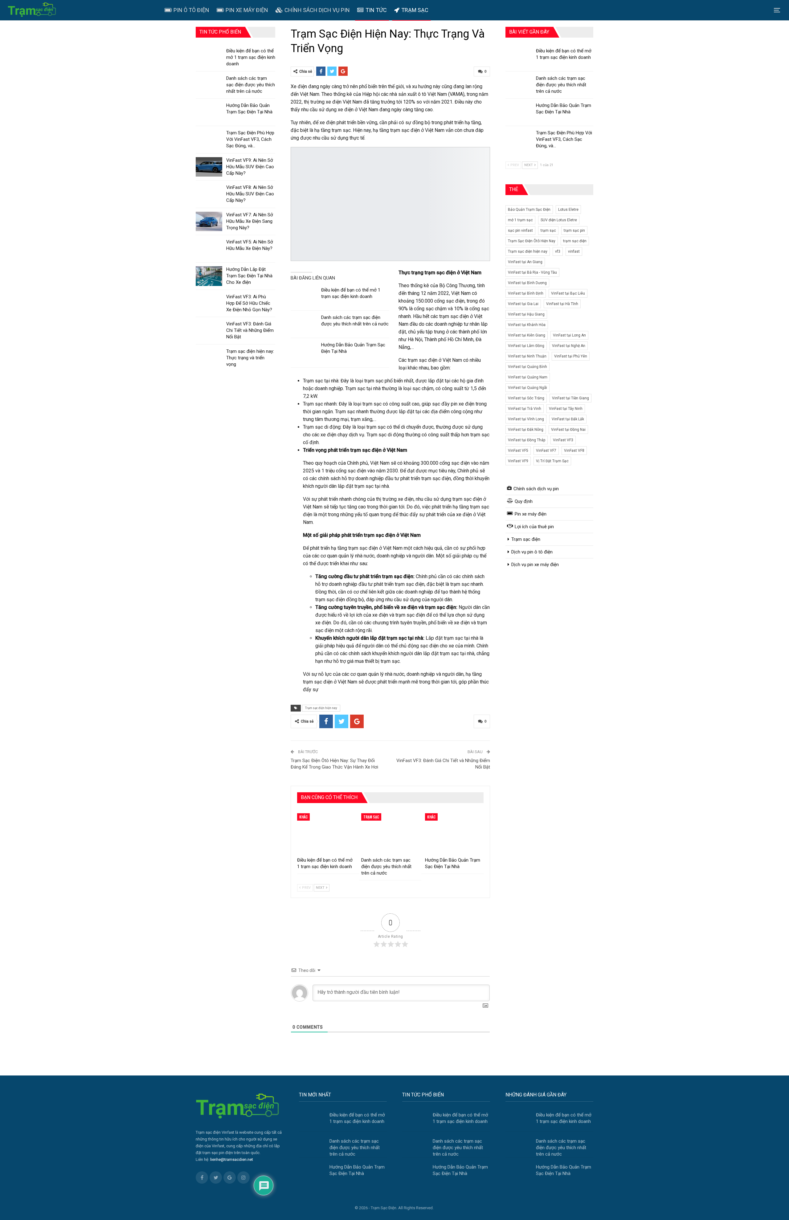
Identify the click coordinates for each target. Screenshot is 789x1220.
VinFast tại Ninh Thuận (527, 356)
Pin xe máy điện (247, 10)
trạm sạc (548, 230)
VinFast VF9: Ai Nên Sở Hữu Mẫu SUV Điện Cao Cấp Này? (250, 166)
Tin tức (376, 10)
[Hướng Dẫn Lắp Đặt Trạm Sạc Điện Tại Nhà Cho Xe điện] (209, 276)
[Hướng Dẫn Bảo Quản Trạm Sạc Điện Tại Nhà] (304, 351)
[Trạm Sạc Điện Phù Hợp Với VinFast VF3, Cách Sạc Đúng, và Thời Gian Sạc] (518, 139)
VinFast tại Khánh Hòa (527, 325)
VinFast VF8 (574, 450)
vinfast (574, 251)
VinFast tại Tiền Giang (570, 398)
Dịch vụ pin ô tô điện (532, 552)
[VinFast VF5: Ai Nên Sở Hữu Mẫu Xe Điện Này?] (209, 249)
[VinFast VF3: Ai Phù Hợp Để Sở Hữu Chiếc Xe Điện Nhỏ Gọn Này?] (209, 303)
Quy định (524, 501)
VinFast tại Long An (569, 335)
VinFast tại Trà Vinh (524, 408)
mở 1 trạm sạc (520, 220)
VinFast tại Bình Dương (527, 283)
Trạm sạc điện (525, 539)
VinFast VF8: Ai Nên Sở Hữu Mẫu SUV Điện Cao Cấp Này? (250, 194)
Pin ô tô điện (191, 10)
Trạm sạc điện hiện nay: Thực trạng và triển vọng (250, 358)
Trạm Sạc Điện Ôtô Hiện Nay (531, 241)
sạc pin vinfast (520, 230)
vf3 (557, 251)
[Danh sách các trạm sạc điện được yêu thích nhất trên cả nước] (304, 324)
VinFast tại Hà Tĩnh (562, 304)
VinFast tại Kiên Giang (526, 335)
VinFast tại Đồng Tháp (526, 440)
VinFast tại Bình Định (525, 293)
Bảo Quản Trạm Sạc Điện (529, 209)
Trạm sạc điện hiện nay (321, 708)
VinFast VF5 (518, 450)
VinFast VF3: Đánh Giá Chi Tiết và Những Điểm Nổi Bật (250, 330)
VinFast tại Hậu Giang (526, 314)
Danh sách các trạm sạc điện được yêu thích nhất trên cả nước (561, 84)
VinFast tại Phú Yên (570, 356)
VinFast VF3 (563, 440)
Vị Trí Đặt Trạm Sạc (552, 461)
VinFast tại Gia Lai (523, 304)
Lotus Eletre (568, 209)
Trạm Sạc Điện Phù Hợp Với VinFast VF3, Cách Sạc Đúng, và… (564, 139)
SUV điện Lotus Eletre (559, 220)
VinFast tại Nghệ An (568, 346)
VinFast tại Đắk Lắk (568, 419)
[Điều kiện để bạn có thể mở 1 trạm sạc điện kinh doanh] (304, 297)
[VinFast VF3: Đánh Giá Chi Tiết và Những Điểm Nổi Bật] (209, 331)
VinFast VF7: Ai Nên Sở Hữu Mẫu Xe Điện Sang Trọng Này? (249, 221)
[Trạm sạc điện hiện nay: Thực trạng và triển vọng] (209, 358)
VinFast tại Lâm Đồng (526, 346)
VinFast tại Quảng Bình (527, 367)
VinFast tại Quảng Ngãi (527, 388)
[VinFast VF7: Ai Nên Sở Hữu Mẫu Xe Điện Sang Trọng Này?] (209, 221)
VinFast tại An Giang (525, 262)
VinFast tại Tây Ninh (566, 408)
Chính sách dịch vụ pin (317, 10)
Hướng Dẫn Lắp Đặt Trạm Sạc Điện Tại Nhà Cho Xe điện (249, 276)
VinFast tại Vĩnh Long (526, 419)
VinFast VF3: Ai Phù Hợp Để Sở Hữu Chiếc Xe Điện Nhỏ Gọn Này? (249, 303)
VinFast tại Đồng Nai (568, 429)
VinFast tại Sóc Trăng (526, 398)
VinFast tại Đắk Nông (525, 429)
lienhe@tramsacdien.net (231, 1159)
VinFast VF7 (546, 450)
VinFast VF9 (518, 461)
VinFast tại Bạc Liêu (568, 293)
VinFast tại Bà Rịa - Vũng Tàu (532, 272)
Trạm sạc (414, 10)
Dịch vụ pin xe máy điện (535, 564)
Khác (303, 816)
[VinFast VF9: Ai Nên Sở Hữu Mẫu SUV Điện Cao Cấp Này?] (209, 167)
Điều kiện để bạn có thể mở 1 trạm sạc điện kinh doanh (250, 57)
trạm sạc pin (574, 230)
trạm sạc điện (575, 241)
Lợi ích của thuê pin (534, 526)
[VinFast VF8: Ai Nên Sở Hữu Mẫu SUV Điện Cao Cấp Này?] (209, 194)
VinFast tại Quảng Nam (527, 377)
